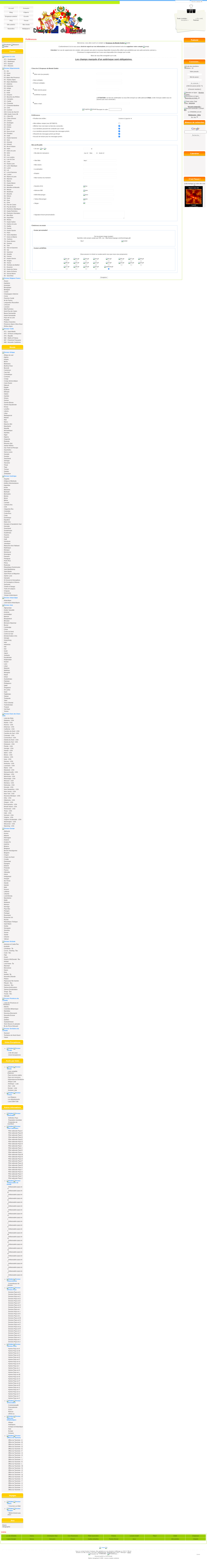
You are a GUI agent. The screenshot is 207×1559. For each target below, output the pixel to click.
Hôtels (9, 1503)
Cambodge (7, 627)
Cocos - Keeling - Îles (11, 951)
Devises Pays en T (14, 1333)
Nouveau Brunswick (10, 1013)
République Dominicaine (12, 567)
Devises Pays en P (14, 1324)
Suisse (6, 932)
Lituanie (6, 894)
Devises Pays (12, 1290)
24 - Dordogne (8, 123)
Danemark (7, 861)
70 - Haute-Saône (10, 222)
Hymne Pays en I (13, 1366)
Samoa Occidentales (10, 989)
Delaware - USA (9, 744)
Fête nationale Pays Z (15, 1178)
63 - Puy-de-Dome (10, 207)
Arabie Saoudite (9, 610)
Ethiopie (6, 392)
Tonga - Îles (8, 991)
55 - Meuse (7, 189)
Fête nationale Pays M (15, 1154)
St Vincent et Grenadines (12, 580)
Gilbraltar (7, 872)
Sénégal (6, 461)
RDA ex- (11, 1411)
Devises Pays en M (14, 1318)
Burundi (6, 368)
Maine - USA (8, 768)
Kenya (6, 407)
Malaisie (6, 668)
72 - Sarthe (7, 226)
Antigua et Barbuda (10, 481)
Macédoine (7, 898)
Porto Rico (7, 561)
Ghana (6, 398)
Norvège (7, 907)
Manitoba (7, 1011)
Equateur (7, 520)
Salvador (7, 578)
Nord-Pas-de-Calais (10, 311)
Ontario (6, 1017)
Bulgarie (6, 853)
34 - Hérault (8, 144)
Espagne (7, 863)
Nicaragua (7, 554)
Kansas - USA (8, 761)
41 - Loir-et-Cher (9, 159)
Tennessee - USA (9, 809)
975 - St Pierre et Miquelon (12, 334)
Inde (5, 642)
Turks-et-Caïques (9, 589)
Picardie (6, 320)
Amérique (12, 476)
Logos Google (11, 1539)
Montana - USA (9, 783)
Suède (6, 935)
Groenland (7, 528)
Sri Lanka (7, 690)
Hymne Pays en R (14, 1385)
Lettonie (6, 891)
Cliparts (195, 1539)
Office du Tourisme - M (15, 1466)
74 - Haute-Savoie (10, 230)
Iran (5, 649)
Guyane (6, 537)
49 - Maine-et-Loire (10, 177)
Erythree (6, 389)
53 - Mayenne (8, 185)
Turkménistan (8, 705)
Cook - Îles (7, 953)
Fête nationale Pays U (15, 1172)
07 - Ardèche (8, 84)
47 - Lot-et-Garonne (10, 172)
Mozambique (8, 430)
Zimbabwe (7, 473)
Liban (6, 666)
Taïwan (6, 696)
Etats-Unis (7, 522)
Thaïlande (7, 698)
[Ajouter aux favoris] (195, 117)
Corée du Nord (9, 631)
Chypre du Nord (9, 857)
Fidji (5, 955)
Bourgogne (7, 287)
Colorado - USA (9, 735)
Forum (73, 1539)
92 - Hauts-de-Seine (10, 269)
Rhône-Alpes (8, 326)
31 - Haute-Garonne (10, 138)
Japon (6, 653)
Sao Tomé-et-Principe (11, 448)
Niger (6, 435)
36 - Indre (7, 148)
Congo (6, 379)
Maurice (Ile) (8, 424)
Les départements (14, 1099)
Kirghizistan (8, 659)
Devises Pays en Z (14, 1342)
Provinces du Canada (10, 999)
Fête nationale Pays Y (15, 1176)
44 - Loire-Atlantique (10, 166)
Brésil (6, 498)
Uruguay (7, 591)
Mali (5, 420)
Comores (7, 377)
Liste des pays (13, 1053)
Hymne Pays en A (14, 1349)
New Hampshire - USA (11, 789)
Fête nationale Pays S (15, 1167)
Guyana (6, 535)
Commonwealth (13, 1405)
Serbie (6, 926)
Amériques (11, 1424)
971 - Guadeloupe (10, 59)
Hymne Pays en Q (14, 1383)
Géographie (6, 1527)
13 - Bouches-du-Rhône (12, 97)
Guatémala (7, 533)
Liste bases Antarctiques (12, 602)
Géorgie (6, 638)
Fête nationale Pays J (15, 1148)
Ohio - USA (7, 798)
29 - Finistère (8, 133)
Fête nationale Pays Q (15, 1163)
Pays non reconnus (14, 1077)
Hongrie (6, 879)
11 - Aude (7, 92)
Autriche (6, 844)
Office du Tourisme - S (15, 1479)
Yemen (6, 711)
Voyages (10, 1510)
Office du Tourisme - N (15, 1468)
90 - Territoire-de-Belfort (11, 265)
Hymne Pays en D (14, 1355)
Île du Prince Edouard (11, 1026)
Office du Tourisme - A (15, 1440)
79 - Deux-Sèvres (9, 241)
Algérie (6, 357)
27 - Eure (7, 129)
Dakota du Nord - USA (11, 740)
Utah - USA (7, 813)
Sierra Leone (8, 452)
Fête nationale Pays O (15, 1159)
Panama (6, 556)
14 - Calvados (8, 99)
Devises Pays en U (14, 1335)
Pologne (6, 911)
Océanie (12, 941)
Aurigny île (7, 842)
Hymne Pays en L (14, 1372)
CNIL (84, 1552)
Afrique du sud (8, 355)
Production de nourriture (12, 1123)
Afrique (12, 352)
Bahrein (6, 616)
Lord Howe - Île (9, 963)
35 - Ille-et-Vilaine (9, 146)
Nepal (6, 675)
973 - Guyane (8, 64)
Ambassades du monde (12, 1183)
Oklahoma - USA (9, 800)
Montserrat (7, 552)
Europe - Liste (12, 1088)
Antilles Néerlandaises (11, 483)
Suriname (7, 584)
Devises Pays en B (14, 1294)
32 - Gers (7, 140)
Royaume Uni (8, 917)
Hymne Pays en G (14, 1361)
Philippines (7, 683)
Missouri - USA (9, 781)
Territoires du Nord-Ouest (12, 1035)
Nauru (6, 970)
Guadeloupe (8, 530)
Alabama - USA (9, 720)
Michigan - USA (9, 774)
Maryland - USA (9, 770)
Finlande (7, 868)
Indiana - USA (8, 757)
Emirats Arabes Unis (10, 636)
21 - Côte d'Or (8, 116)
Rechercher (205, 2)
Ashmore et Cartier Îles (11, 944)
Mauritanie (7, 426)
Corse (6, 296)
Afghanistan (8, 608)
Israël (6, 651)
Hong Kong (7, 640)
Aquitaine (7, 283)
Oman (6, 677)
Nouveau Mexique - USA (12, 796)
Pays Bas (7, 909)
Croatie (6, 859)
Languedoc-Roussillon (11, 302)
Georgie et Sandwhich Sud (12, 524)
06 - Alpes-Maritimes (10, 82)
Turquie (6, 707)
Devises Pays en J (14, 1311)
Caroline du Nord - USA (11, 731)
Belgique (7, 848)
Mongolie (7, 672)
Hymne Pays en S (14, 1387)
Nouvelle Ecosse (9, 1015)
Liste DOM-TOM (13, 1101)
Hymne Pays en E (14, 1357)
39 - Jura (7, 155)
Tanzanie (7, 463)
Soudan (6, 456)
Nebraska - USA (9, 785)
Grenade (7, 526)
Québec (6, 1020)
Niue (5, 972)
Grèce (6, 874)
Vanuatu (6, 996)
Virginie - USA (8, 817)
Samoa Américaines (10, 987)
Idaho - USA (8, 753)
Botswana (7, 364)
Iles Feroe (7, 881)
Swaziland (7, 458)
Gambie (6, 396)
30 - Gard (7, 136)
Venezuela (7, 593)
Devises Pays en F (14, 1303)
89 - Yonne (7, 263)
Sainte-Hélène (8, 445)
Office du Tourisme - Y (15, 1487)
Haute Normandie (10, 315)
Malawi (6, 417)
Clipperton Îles (8, 509)
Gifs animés (175, 1539)
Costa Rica (7, 513)
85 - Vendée (8, 254)
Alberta (6, 1007)
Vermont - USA (9, 815)
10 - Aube (7, 90)
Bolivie (6, 496)
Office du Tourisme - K (15, 1462)
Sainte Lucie (8, 576)
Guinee (6, 400)
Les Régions (12, 1097)
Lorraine (6, 307)
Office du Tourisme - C (15, 1444)
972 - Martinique (9, 61)
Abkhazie (7, 831)
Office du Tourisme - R (15, 1477)
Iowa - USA (7, 759)
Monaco (6, 904)
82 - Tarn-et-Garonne (11, 248)
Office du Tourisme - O (15, 1470)
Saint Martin (8, 571)
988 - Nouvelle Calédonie (12, 342)
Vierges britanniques (10, 595)
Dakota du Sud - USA (11, 742)
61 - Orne (7, 202)
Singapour (7, 687)
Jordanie (7, 655)
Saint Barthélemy (9, 569)
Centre (6, 292)
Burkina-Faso (8, 366)
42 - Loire (7, 161)
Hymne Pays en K (14, 1370)
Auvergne (7, 285)
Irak (5, 647)
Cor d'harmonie (73, 1536)
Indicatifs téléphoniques (11, 1419)
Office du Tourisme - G (15, 1453)
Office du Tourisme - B (15, 1442)
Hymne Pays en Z (14, 1398)
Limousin (7, 305)
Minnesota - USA (9, 776)
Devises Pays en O (14, 1322)
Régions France (14, 278)
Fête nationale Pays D (15, 1137)
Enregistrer (104, 277)
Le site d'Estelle (11, 1536)
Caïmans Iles (8, 505)
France (6, 870)
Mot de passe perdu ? (194, 86)
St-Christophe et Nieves (11, 582)
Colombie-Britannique (11, 1009)
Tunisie (6, 469)
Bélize (6, 500)
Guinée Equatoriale (10, 405)
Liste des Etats (8, 718)
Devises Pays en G (14, 1305)
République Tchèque (11, 922)
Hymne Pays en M (14, 1374)
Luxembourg (8, 896)
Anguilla (6, 479)
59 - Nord (7, 198)
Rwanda (6, 441)
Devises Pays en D (14, 1299)
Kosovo (6, 889)
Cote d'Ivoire (8, 383)
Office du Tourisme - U (15, 1483)
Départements (14, 68)
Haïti (5, 539)
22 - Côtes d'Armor (10, 118)
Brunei (6, 625)
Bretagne (7, 289)
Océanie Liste (12, 1090)
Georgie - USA (8, 748)
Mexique (7, 550)
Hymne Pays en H (14, 1364)
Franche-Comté (9, 298)
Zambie (6, 471)
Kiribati (6, 961)
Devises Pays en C (14, 1296)
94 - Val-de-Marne (10, 273)
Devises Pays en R (14, 1329)
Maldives (7, 670)
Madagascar (8, 415)
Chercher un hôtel (15, 1506)
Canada (6, 502)
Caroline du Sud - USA (11, 733)
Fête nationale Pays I (15, 1146)
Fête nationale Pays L (15, 1152)
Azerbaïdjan (8, 614)
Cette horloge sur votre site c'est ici (194, 184)
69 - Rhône (7, 220)
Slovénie (7, 930)
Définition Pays (13, 1118)
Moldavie (7, 902)
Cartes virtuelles (93, 1539)
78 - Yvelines (8, 239)
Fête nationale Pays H (15, 1144)
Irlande (6, 883)
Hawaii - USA (8, 750)
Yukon (6, 1037)
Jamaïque (7, 543)
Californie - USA (9, 729)
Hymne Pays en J (14, 1368)
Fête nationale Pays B (15, 1133)
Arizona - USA (8, 725)
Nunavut (6, 1033)
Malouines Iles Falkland (11, 546)
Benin (6, 361)
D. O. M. (12, 56)
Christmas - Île (8, 948)
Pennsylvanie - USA (10, 804)
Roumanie (7, 915)
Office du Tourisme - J (15, 1459)
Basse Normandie (10, 313)
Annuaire (52, 1539)
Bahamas (7, 490)
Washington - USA (10, 822)
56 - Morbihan (8, 192)
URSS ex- (11, 1414)
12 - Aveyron (8, 95)
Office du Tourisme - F (15, 1451)
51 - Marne (7, 181)
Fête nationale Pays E (15, 1139)
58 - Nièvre (7, 196)
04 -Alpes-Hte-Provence (12, 77)
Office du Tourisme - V (15, 1485)
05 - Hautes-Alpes (10, 80)
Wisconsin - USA (9, 824)
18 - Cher (7, 108)
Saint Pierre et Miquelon (12, 574)
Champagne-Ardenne (11, 294)
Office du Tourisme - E (15, 1449)
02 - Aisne (7, 73)
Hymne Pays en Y (14, 1396)
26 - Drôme (7, 127)
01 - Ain (6, 71)
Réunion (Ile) (8, 443)
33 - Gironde (8, 142)
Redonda (7, 565)
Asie (11, 605)
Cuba (6, 515)
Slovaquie (7, 928)
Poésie (113, 1536)
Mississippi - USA (9, 778)
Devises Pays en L (14, 1316)
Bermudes (7, 494)
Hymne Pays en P (14, 1381)
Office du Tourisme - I (15, 1457)
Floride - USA (8, 746)
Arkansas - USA (9, 727)
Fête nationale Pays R (15, 1165)
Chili (5, 507)
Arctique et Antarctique (15, 1427)
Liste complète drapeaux (12, 1072)
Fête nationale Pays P (15, 1161)
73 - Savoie (7, 228)
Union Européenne (14, 1055)
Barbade (7, 492)
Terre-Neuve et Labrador (12, 1024)
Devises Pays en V (14, 1337)
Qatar (6, 685)
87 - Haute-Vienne (10, 258)
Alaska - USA (8, 722)
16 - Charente (8, 103)
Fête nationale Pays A (15, 1131)
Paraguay (7, 558)
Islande (6, 885)
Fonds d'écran (113, 1539)
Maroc (6, 422)
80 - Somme (8, 243)
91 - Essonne (8, 267)
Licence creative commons (111, 1558)
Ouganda (7, 439)
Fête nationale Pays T (15, 1169)
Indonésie (7, 644)
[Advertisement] (193, 52)
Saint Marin (7, 924)
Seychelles (7, 450)
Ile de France (8, 300)
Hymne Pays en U (14, 1392)
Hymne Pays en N (14, 1377)
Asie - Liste (11, 1086)
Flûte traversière (93, 1536)
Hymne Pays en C (14, 1353)
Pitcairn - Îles (8, 983)
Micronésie (7, 968)
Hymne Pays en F (14, 1359)
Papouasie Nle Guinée (11, 981)
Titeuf (154, 1536)
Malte (6, 900)
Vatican (6, 939)
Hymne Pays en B (14, 1351)
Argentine (7, 485)
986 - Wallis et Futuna (11, 338)
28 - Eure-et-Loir (9, 131)
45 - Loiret (7, 168)
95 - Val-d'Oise (8, 276)
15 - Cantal (7, 101)
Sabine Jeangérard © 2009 (95, 1558)
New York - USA (9, 794)
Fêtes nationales (12, 1128)
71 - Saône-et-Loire (10, 224)
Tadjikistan (7, 694)
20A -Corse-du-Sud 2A (11, 112)
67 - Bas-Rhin (8, 215)
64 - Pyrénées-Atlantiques (12, 209)
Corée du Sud (8, 634)
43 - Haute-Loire (9, 164)
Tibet (5, 700)
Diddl (175, 1536)
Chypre (6, 855)
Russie (6, 919)
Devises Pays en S (14, 1331)
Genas (32, 1539)
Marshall (7, 966)
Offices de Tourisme (14, 1437)
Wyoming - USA (9, 826)
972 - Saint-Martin (10, 331)
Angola (6, 359)
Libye (6, 413)
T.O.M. (11, 329)
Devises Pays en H (14, 1307)
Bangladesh (8, 619)
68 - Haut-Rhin (9, 217)
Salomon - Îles (8, 985)
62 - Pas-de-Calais (10, 205)
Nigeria (6, 437)
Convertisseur (12, 1281)
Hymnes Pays (12, 1346)
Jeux (134, 1539)
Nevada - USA (8, 787)
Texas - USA (8, 811)
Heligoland (7, 876)
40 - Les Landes (9, 157)
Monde (9, 1069)
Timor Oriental (8, 703)
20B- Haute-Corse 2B (11, 114)
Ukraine (6, 937)
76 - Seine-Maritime (10, 235)
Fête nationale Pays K (15, 1150)
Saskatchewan (9, 1022)
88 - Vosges (8, 261)
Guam (6, 957)
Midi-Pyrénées (8, 309)
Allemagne (7, 838)
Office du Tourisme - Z (15, 1490)
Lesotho (6, 409)
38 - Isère (7, 153)
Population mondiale (15, 1120)
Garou (32, 1536)
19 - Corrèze (8, 110)
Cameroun (7, 370)
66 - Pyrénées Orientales (12, 213)
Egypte (6, 387)
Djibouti (6, 385)
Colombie (7, 511)
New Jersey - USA (10, 791)
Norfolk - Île (7, 974)
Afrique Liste (12, 1082)
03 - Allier (7, 75)
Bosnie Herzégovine (10, 850)
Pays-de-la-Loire (9, 318)
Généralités (11, 1115)
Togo (5, 467)
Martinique (7, 548)
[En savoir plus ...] (113, 1553)
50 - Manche (8, 179)
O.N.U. (10, 1409)
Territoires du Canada (10, 1029)
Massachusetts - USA (11, 772)
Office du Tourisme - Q (15, 1474)
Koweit (6, 662)
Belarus (6, 846)
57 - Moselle (8, 194)
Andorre (6, 840)
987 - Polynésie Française (12, 340)
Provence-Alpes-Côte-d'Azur (13, 324)
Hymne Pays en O (14, 1379)
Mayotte (6, 428)
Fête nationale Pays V (15, 1174)
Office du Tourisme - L (15, 1464)
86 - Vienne (8, 256)
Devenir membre (194, 89)
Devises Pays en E (14, 1301)
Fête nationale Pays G (15, 1141)
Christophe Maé (52, 1536)
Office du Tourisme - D (15, 1446)
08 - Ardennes (8, 86)
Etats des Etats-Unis (11, 715)
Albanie (6, 835)
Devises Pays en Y (14, 1339)
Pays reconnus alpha (15, 1075)
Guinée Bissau (9, 402)
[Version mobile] (197, 117)
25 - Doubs (7, 125)
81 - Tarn (7, 245)
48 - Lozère (7, 174)
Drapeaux (195, 1536)
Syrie (5, 692)
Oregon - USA (8, 802)
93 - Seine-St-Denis (10, 271)
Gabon (6, 394)
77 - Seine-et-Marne (10, 237)
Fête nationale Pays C (15, 1135)
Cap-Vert (7, 372)
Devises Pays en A (14, 1292)
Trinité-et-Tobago (9, 586)
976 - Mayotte (8, 336)
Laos (5, 664)
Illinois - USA (8, 755)
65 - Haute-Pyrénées (10, 211)
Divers (4, 1525)
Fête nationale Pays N (15, 1157)
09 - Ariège (7, 88)
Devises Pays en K (14, 1314)
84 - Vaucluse (8, 252)
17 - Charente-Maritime (11, 105)
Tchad (6, 465)
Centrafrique (8, 374)
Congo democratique (11, 381)
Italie (5, 887)
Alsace (6, 281)
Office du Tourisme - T (15, 1481)
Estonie (6, 866)
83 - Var (6, 250)
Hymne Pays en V (14, 1394)
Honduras (7, 541)
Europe (12, 828)
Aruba (6, 487)
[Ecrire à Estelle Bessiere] (192, 117)
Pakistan (7, 681)
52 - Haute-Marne (9, 183)
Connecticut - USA (10, 738)
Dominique (7, 518)
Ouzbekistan (8, 679)
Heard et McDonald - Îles (12, 959)
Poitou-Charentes (9, 322)
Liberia (6, 411)
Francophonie (12, 1407)
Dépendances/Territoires (16, 1079)
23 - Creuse (8, 120)
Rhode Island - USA (10, 806)
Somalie (6, 454)
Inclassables (11, 1403)
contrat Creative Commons (88, 1551)
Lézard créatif (134, 1536)
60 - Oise (7, 200)
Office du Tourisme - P (15, 1472)
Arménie (6, 612)
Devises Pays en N (14, 1320)
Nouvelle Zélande (10, 976)
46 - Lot (6, 170)
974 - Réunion (8, 66)
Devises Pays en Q (14, 1327)
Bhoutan (6, 621)
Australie (7, 946)
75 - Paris (7, 233)
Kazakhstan (8, 657)
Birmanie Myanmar (10, 623)
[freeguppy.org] (93, 1553)
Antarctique (13, 598)
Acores (6, 833)
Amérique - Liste (13, 1084)
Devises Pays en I (14, 1309)
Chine (6, 629)
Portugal (6, 913)
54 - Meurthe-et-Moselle (12, 187)
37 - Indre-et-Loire (10, 151)
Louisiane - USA (9, 766)
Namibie (6, 433)
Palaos (6, 979)
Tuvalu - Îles (8, 994)
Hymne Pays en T (14, 1389)
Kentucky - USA (9, 763)
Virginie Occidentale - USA (12, 819)
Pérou (6, 563)
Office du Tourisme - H (15, 1455)
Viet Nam (7, 709)
